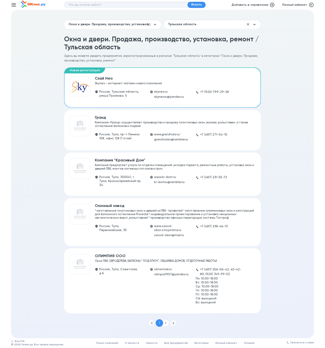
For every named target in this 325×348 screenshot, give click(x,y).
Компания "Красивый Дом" (120, 160)
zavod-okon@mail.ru (169, 235)
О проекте (132, 343)
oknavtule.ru (163, 269)
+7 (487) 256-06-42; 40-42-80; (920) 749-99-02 (220, 272)
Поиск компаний (107, 343)
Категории (201, 343)
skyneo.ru (161, 91)
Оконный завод (109, 206)
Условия (249, 343)
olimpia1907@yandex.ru (171, 274)
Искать (196, 4)
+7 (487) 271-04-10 (213, 134)
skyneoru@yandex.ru (169, 96)
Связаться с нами (302, 342)
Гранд (100, 118)
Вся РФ (20, 341)
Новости (151, 343)
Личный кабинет (294, 4)
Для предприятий (176, 343)
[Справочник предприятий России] (33, 7)
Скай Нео (104, 78)
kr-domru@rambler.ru (169, 182)
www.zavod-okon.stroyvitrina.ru (167, 228)
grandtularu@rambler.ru (171, 139)
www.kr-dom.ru (165, 177)
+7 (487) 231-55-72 (213, 177)
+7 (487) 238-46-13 (214, 226)
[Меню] (13, 5)
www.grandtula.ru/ (167, 134)
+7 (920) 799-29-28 (214, 92)
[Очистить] (148, 24)
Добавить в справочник (249, 4)
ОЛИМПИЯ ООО (110, 256)
